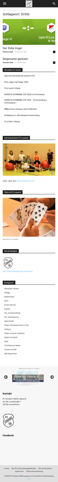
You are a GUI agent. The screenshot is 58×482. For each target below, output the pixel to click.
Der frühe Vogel (12, 48)
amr (29, 479)
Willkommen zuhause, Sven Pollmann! (20, 109)
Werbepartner (10, 353)
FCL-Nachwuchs (11, 317)
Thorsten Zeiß (8, 52)
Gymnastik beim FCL (25, 181)
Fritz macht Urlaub (12, 88)
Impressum (19, 471)
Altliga (7, 292)
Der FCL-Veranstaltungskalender (24, 468)
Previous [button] (6, 377)
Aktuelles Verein (11, 288)
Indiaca (7, 329)
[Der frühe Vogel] (29, 32)
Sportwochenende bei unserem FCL (19, 76)
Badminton (9, 296)
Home (6, 468)
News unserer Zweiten (14, 333)
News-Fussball (10, 337)
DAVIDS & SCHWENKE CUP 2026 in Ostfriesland (24, 94)
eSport (7, 309)
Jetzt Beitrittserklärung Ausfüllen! (18, 271)
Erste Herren (10, 305)
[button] (4, 3)
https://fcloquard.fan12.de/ (16, 325)
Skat (6, 341)
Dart (6, 300)
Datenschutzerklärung (34, 471)
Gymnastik (9, 321)
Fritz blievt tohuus (12, 121)
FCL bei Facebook (45, 468)
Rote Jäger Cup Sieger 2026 (16, 82)
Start (4, 10)
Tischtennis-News (12, 345)
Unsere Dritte (10, 349)
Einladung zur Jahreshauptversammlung (22, 115)
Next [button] (52, 377)
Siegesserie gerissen (15, 58)
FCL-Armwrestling (12, 313)
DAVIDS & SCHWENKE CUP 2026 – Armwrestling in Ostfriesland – (25, 101)
